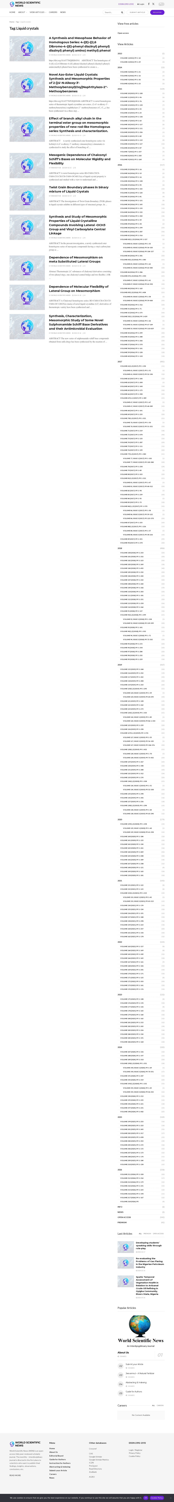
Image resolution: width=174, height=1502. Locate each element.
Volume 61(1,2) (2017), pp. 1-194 (133, 366)
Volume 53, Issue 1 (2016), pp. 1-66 (137, 321)
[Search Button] (121, 12)
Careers (53, 12)
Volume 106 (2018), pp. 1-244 (131, 576)
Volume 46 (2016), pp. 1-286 (131, 272)
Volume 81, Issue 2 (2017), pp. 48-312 (138, 486)
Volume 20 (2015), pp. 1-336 (131, 132)
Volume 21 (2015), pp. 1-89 (131, 136)
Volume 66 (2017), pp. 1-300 (131, 394)
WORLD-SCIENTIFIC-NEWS (61, 55)
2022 (120, 942)
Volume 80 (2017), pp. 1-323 (131, 474)
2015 (120, 89)
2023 (120, 994)
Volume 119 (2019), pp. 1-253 (131, 685)
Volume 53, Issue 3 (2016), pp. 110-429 (138, 329)
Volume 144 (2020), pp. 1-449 (131, 852)
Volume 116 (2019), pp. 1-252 (131, 673)
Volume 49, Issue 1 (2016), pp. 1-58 (137, 297)
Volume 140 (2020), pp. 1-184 (131, 836)
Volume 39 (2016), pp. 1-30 (131, 224)
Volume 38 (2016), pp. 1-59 (131, 220)
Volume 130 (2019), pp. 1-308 (131, 766)
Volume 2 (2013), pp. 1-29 (130, 62)
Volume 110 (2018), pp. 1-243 (131, 592)
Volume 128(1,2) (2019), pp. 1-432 (133, 749)
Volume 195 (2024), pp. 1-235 (131, 1100)
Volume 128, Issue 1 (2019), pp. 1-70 (137, 754)
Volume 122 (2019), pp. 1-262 (131, 705)
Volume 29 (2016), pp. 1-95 (131, 185)
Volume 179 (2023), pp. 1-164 (131, 1015)
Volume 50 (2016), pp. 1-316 (131, 305)
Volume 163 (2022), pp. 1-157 (131, 946)
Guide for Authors (134, 1391)
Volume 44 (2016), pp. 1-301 (131, 256)
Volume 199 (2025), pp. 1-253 (131, 1122)
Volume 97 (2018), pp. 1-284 (131, 652)
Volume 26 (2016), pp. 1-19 (131, 173)
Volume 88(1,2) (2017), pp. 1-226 (133, 526)
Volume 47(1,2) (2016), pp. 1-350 (133, 276)
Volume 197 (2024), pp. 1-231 (131, 1108)
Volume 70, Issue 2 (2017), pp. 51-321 (138, 426)
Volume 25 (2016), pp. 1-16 (131, 169)
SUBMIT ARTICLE (137, 12)
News (63, 12)
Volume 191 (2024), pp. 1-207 (131, 1076)
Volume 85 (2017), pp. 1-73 (131, 502)
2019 (120, 665)
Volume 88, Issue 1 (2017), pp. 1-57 (137, 531)
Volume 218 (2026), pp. (129, 1201)
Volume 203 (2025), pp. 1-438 (131, 1137)
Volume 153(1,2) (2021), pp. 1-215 (133, 893)
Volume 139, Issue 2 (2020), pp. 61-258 (138, 832)
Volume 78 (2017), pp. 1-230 (131, 467)
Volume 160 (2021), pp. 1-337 (131, 929)
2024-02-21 (68, 168)
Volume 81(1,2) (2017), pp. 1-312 (133, 478)
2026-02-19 (77, 55)
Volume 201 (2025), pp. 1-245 (131, 1129)
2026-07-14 (141, 1297)
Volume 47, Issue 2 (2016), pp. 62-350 (138, 284)
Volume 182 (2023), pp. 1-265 (131, 1026)
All (140, 1234)
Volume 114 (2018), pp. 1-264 (131, 607)
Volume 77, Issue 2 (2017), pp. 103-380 (138, 462)
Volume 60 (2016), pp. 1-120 (131, 356)
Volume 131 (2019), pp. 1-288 (131, 770)
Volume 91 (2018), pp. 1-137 (131, 611)
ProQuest (93, 1466)
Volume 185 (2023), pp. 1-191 (131, 1038)
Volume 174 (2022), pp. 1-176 (131, 989)
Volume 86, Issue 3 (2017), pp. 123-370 (138, 518)
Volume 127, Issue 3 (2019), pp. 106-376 (139, 745)
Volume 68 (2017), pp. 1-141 (131, 410)
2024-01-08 (77, 266)
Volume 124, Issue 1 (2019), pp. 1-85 (137, 717)
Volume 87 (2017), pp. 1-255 (131, 523)
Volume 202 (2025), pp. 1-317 (131, 1133)
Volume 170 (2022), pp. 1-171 (131, 974)
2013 (120, 53)
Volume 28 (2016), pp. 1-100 (131, 181)
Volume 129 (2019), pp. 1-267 (131, 762)
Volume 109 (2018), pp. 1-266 (131, 588)
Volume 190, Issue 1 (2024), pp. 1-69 (137, 1068)
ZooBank (93, 1472)
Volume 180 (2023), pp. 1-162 (131, 1018)
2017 (120, 361)
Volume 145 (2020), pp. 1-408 (131, 856)
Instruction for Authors (60, 1463)
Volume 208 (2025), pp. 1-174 (131, 1157)
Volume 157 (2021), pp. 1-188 (131, 917)
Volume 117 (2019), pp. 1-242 (131, 677)
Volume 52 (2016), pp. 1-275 (131, 313)
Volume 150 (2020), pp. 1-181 (131, 875)
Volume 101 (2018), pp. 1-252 (131, 557)
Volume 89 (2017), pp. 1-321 (131, 539)
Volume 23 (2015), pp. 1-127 (131, 144)
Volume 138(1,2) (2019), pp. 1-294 (133, 805)
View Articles (37, 12)
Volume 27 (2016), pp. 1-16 (131, 177)
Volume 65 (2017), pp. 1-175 (131, 390)
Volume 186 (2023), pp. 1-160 (131, 1042)
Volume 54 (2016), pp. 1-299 (131, 333)
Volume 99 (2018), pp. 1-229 (131, 659)
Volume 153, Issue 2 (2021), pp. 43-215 (138, 901)
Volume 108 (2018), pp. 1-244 (131, 584)
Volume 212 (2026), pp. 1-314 (131, 1178)
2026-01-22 (77, 95)
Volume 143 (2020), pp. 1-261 (131, 848)
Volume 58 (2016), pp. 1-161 (131, 348)
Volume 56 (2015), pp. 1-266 (131, 341)
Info (120, 1207)
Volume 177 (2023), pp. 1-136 (131, 1007)
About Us (123, 1352)
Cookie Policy (134, 1456)
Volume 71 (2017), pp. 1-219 (131, 431)
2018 (120, 548)
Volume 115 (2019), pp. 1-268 (131, 669)
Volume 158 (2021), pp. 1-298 (131, 921)
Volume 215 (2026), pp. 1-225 (131, 1190)
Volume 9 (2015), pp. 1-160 (131, 159)
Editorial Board (56, 1456)
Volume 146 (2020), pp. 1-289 (131, 860)
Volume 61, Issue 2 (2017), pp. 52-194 (138, 374)
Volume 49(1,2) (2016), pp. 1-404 (133, 292)
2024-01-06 (77, 333)
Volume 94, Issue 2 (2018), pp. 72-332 (138, 639)
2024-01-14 (141, 1270)
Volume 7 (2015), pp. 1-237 (131, 152)
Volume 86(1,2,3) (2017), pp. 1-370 (133, 506)
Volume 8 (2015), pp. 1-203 (131, 156)
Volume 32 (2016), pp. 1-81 (131, 196)
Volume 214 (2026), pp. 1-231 (131, 1186)
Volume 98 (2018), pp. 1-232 (131, 655)
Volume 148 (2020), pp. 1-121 (131, 867)
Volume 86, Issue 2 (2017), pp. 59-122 (138, 514)
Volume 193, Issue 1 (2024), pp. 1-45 (137, 1088)
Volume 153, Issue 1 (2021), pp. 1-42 (137, 897)
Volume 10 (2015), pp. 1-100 (131, 93)
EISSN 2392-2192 (126, 4)
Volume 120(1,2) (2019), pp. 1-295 (133, 689)
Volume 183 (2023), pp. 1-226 (131, 1030)
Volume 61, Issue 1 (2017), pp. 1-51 (137, 370)
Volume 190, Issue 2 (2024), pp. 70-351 (138, 1072)
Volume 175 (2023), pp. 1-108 (131, 999)
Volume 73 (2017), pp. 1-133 (131, 438)
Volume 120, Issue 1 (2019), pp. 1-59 (137, 693)
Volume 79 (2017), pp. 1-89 (131, 470)
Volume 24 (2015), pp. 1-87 (131, 148)
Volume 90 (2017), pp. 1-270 (131, 543)
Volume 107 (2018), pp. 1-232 (131, 580)
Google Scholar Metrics (99, 1459)
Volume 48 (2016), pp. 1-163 (131, 288)
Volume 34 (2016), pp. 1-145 (131, 204)
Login (141, 4)
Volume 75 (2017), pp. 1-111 (131, 446)
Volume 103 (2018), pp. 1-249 (131, 564)
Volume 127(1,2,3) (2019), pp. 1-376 (134, 733)
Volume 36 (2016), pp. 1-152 (131, 212)
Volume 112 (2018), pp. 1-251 (131, 599)
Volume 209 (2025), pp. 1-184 (131, 1160)
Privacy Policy (134, 1453)
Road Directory (95, 1469)
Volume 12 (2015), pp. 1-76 (131, 101)
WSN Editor (56, 168)
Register (157, 12)
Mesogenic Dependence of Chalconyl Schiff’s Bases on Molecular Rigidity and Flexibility (79, 159)
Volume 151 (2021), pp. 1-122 (131, 885)
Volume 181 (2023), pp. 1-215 (131, 1022)
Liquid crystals (25, 22)
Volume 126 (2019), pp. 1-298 (131, 729)
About (21, 12)
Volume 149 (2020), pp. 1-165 (131, 871)
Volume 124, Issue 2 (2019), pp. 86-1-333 (139, 721)
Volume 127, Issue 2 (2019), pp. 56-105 (138, 741)
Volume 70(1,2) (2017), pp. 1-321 (133, 418)
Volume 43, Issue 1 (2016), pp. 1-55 (137, 244)
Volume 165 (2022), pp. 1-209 (131, 954)
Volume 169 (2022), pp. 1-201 (131, 970)
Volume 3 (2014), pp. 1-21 (130, 72)
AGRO (92, 1477)
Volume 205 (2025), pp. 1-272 (131, 1145)
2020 (120, 819)
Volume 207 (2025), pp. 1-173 (131, 1153)
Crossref (93, 1448)
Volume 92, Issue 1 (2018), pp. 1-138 (137, 619)
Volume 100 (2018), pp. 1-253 (131, 553)
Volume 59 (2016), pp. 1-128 (131, 352)
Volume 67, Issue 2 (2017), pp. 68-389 (138, 406)
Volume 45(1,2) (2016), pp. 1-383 (133, 260)
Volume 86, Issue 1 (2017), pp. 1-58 (137, 510)
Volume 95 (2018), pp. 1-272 (131, 644)
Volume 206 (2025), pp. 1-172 (131, 1149)
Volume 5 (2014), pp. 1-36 (130, 80)
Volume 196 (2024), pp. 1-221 (131, 1104)
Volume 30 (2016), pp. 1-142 (131, 189)
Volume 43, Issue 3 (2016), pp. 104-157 (138, 251)
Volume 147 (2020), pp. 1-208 (131, 864)
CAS (91, 1453)
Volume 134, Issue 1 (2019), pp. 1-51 (137, 786)
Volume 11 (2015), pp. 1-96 (131, 97)
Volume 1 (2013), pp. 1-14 (130, 58)
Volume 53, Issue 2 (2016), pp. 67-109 (138, 325)
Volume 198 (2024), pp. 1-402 (131, 1112)
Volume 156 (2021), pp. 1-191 (131, 913)
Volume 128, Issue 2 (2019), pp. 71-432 (138, 758)
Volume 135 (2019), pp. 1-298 (131, 794)
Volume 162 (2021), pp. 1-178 (131, 936)
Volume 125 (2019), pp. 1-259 (131, 725)
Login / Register (135, 1450)
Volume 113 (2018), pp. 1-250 (131, 603)
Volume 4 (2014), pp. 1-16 (130, 76)
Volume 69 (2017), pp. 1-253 (131, 414)
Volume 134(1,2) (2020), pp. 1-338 (133, 781)
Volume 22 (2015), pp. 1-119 (131, 140)
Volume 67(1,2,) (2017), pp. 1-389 (133, 398)
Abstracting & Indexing (136, 1382)
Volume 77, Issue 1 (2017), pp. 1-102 (137, 458)
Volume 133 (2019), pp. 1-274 (131, 777)
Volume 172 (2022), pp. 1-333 (131, 981)
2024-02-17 (141, 1252)
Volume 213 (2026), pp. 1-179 (131, 1182)
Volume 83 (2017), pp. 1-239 (131, 495)
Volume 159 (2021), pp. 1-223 (131, 925)
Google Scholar (95, 1457)
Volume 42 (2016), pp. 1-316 (131, 235)
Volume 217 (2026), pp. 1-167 (131, 1198)
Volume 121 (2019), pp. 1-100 (131, 701)
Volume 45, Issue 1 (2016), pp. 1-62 (137, 264)
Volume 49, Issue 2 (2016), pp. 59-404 (138, 301)
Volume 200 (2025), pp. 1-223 (131, 1125)
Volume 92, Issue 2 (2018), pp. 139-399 (138, 623)
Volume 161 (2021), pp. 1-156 (131, 933)
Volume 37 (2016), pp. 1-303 (131, 216)
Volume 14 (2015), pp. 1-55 (131, 109)
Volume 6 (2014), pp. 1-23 (130, 84)
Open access (123, 33)
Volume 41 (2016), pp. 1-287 (131, 232)
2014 (120, 67)
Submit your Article (134, 1364)
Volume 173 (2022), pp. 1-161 (131, 985)
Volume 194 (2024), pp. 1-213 (131, 1096)
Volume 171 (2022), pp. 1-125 (131, 978)
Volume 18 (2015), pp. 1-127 (131, 124)
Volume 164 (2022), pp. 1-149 (131, 950)
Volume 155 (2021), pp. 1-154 (131, 909)
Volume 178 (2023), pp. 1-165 (131, 1011)
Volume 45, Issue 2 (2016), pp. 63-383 (138, 268)
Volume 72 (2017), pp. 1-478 (131, 435)
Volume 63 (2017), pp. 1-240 (131, 382)
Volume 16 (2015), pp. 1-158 (131, 117)
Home (12, 12)
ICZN (91, 1462)
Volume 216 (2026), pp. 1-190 (131, 1194)
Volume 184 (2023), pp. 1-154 (131, 1034)
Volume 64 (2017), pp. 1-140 (131, 386)
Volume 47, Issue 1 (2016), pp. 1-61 (137, 280)
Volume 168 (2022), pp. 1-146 (131, 966)
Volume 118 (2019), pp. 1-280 (131, 681)
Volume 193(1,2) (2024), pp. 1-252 (133, 1084)
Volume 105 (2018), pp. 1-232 (131, 572)
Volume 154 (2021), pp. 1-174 (131, 905)
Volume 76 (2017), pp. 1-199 (131, 450)
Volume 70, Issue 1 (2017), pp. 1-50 (137, 422)
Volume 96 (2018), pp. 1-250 (131, 648)
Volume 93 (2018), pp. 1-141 (131, 627)
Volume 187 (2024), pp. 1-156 (131, 1052)
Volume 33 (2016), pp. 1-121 (131, 200)
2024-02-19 (68, 196)
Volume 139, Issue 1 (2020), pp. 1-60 (137, 828)
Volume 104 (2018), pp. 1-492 (131, 568)
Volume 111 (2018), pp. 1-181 (131, 595)
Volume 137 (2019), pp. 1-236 (131, 801)
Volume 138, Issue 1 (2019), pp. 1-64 (137, 810)
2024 (120, 1047)
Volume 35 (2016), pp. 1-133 (131, 208)
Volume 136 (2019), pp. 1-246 (131, 798)
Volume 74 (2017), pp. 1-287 (131, 442)
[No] (170, 1498)
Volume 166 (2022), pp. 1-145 (131, 958)
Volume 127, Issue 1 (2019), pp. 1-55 (137, 737)
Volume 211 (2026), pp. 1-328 (131, 1174)
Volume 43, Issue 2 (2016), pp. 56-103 (138, 247)
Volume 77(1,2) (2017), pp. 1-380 (133, 454)
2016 (120, 165)
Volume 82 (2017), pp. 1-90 (131, 491)
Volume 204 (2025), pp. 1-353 (131, 1141)
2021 (120, 880)
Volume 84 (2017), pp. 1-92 (131, 498)
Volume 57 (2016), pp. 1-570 (131, 344)
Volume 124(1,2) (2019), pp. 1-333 (133, 713)
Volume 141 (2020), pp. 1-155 (131, 840)
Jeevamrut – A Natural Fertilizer (140, 1373)
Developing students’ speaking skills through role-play (149, 1245)
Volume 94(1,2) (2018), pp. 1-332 (133, 631)
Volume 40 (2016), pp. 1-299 (131, 228)
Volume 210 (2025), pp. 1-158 (131, 1164)
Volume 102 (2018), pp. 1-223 (131, 560)
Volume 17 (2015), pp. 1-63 (131, 121)
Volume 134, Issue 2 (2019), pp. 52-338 (138, 790)
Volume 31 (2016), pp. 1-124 (131, 193)
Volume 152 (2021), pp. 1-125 (131, 889)
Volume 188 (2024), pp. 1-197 (131, 1056)
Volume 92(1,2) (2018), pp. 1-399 (133, 615)
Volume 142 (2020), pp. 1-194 (131, 844)
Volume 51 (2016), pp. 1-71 (131, 309)
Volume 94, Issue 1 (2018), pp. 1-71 (137, 635)
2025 (120, 1117)
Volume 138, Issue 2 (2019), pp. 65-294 (138, 814)
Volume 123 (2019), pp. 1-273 (131, 709)
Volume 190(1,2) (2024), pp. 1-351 (133, 1063)
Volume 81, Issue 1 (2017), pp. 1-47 (137, 482)
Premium (122, 1222)
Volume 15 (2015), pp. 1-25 (131, 113)
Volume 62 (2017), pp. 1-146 (131, 379)
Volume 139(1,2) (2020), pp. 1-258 (133, 824)
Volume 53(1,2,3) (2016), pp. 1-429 (133, 316)
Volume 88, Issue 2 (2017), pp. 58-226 (138, 535)
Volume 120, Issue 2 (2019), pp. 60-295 (138, 697)
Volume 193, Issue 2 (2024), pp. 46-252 (138, 1092)
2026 (120, 1170)
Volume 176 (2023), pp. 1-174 (131, 1003)
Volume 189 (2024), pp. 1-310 (131, 1060)
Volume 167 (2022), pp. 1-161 (131, 962)
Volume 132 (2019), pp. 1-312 (131, 773)
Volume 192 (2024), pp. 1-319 (131, 1080)
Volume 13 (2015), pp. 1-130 (131, 105)
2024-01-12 (77, 238)
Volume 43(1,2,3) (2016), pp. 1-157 (133, 239)
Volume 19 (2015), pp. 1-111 (131, 128)
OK (146, 1498)
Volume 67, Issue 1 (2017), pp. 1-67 (137, 402)
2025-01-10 (77, 135)
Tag (17, 22)
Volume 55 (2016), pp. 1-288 (131, 337)
